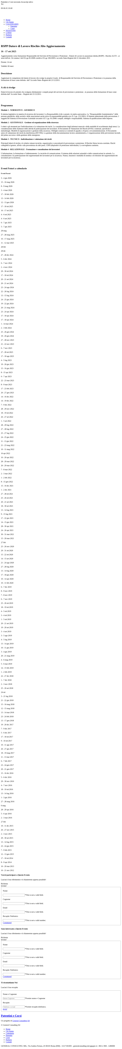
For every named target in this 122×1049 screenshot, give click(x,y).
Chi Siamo (10, 22)
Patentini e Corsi (11, 1015)
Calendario (10, 1033)
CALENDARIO (12, 24)
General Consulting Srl (21, 1021)
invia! (5, 1009)
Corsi (12, 28)
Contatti (9, 37)
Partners (9, 35)
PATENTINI (10, 31)
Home (8, 20)
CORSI (8, 33)
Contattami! (7, 923)
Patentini (13, 26)
